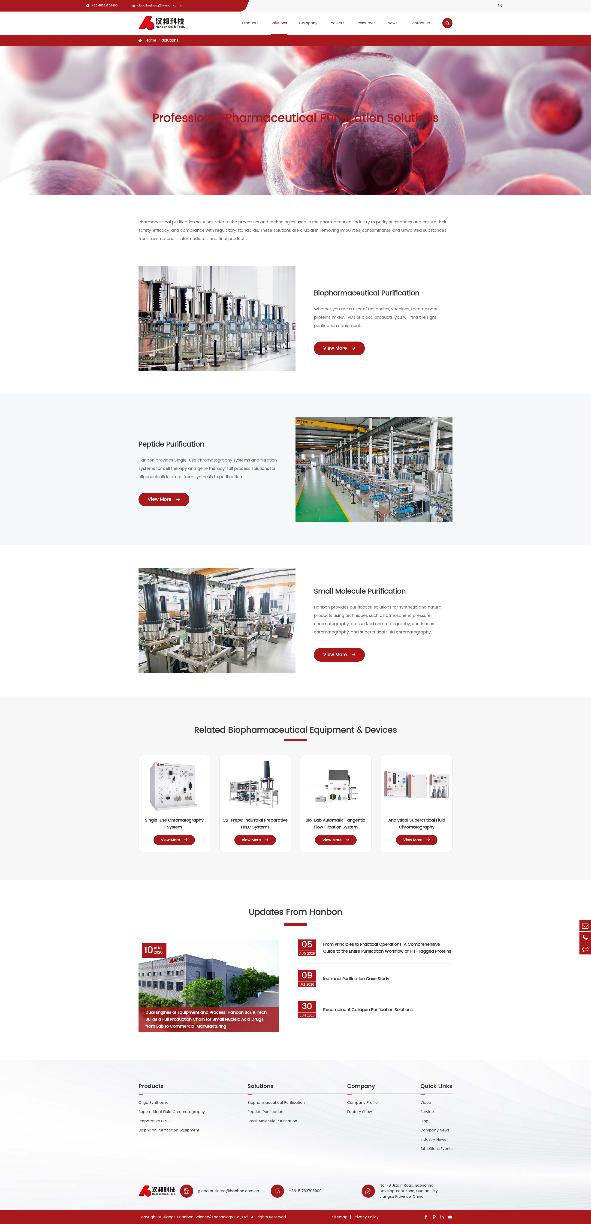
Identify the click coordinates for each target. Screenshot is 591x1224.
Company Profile (362, 1103)
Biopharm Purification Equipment (169, 1130)
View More (339, 348)
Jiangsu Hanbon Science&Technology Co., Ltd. (205, 1217)
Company (308, 23)
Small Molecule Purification (360, 591)
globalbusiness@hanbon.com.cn (160, 5)
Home (150, 40)
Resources (365, 23)
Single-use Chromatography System (174, 824)
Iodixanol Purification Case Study (356, 978)
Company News (434, 1130)
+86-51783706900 (105, 5)
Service (427, 1112)
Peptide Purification (171, 444)
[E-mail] (585, 925)
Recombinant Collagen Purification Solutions (368, 1009)
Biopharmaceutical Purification (366, 293)
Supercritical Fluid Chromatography (172, 1112)
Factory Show (359, 1112)
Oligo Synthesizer (154, 1103)
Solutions (279, 23)
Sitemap (340, 1217)
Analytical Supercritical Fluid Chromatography (416, 824)
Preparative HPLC (154, 1121)
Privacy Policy (366, 1217)
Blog (424, 1121)
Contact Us (420, 23)
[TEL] (585, 937)
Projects (337, 23)
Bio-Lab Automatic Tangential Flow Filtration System (336, 824)
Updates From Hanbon (295, 912)
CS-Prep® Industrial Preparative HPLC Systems (255, 824)
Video (425, 1103)
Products (250, 23)
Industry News (433, 1140)
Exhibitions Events (436, 1149)
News (392, 23)
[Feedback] (585, 948)
